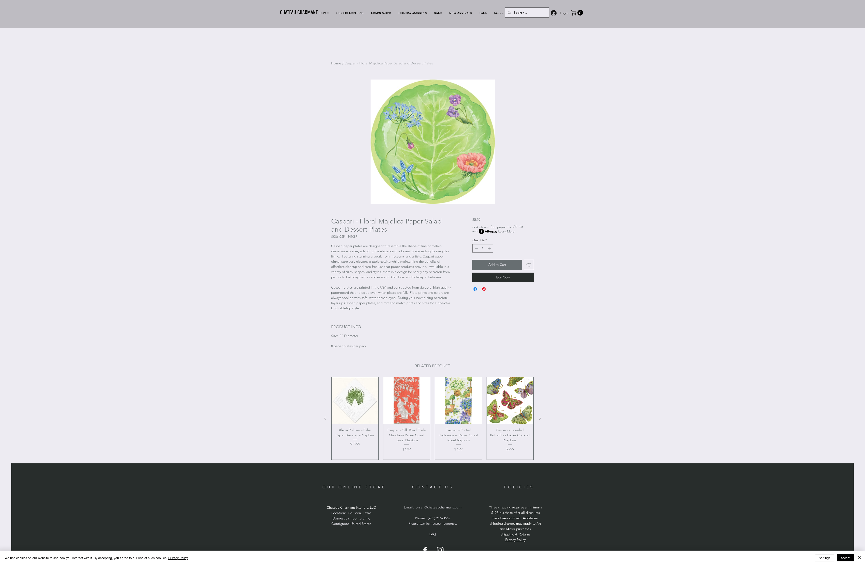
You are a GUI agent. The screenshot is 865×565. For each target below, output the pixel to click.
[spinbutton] (483, 248)
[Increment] (489, 248)
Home (336, 63)
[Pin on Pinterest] (484, 289)
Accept (845, 558)
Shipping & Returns (515, 534)
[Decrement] (476, 248)
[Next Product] (540, 418)
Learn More (506, 231)
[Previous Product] (325, 418)
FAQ (432, 534)
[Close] (859, 557)
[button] (381, 13)
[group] (432, 418)
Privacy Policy (515, 540)
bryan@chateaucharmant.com (439, 507)
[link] (577, 13)
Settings (824, 558)
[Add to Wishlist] (529, 265)
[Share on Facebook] (475, 289)
